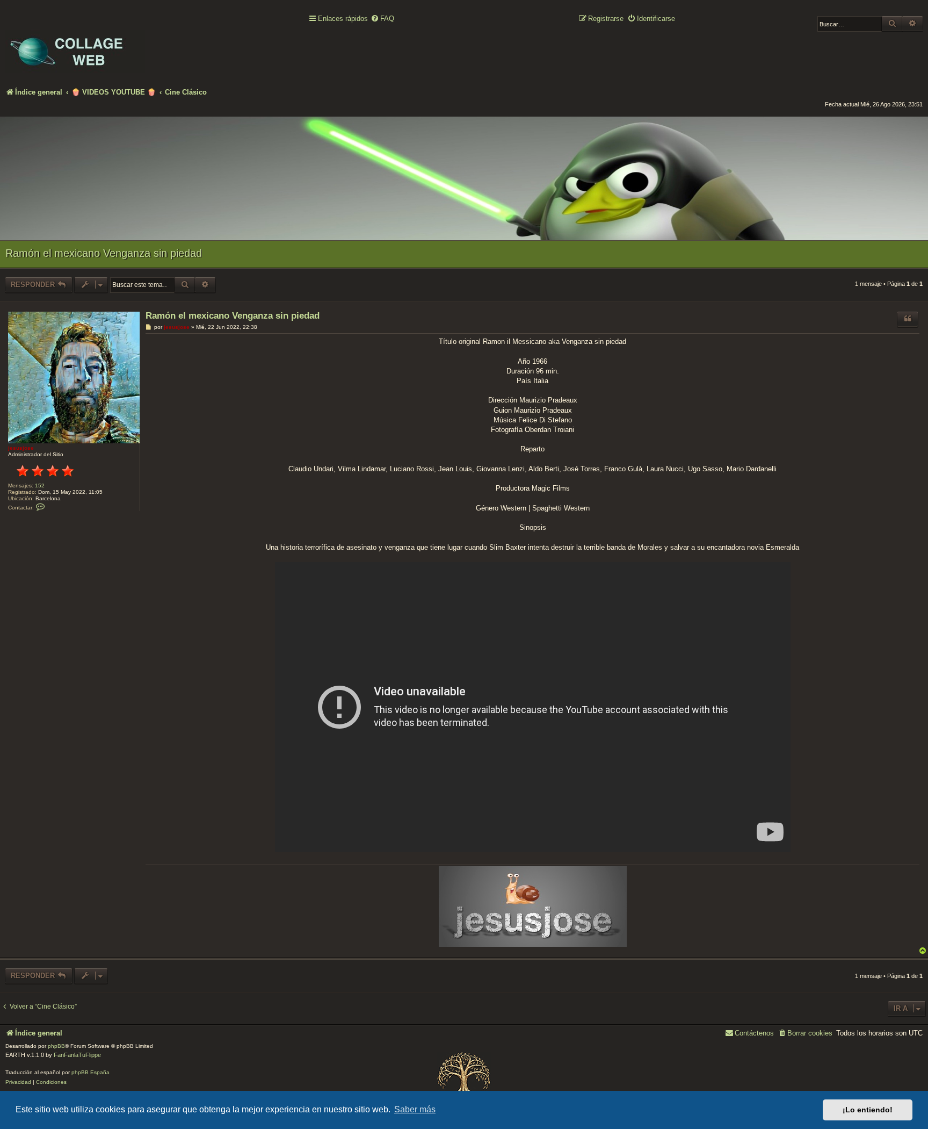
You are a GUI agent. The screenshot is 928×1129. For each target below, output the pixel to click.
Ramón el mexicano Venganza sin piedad (103, 253)
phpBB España (90, 1072)
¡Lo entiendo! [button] (868, 1109)
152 (40, 485)
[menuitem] (382, 19)
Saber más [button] (415, 1109)
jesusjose (21, 448)
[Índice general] (75, 43)
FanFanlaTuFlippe (77, 1055)
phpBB (56, 1046)
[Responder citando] (907, 319)
